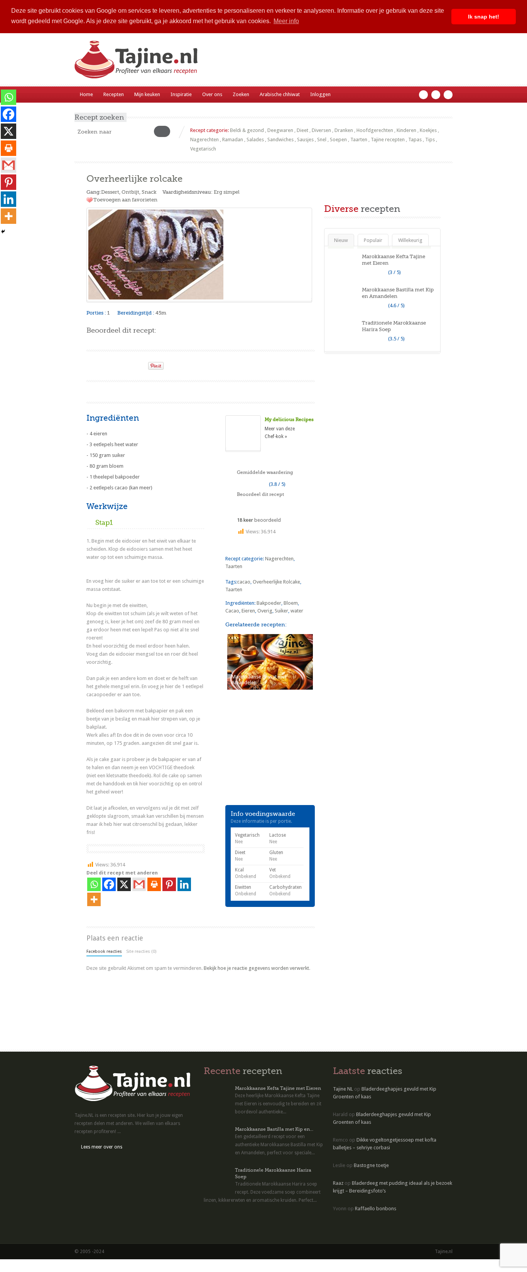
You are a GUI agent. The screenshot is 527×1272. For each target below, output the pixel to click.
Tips (430, 139)
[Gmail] (139, 884)
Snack (149, 192)
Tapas (415, 139)
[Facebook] (109, 884)
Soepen (338, 139)
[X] (124, 884)
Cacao (232, 611)
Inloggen (320, 94)
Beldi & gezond (247, 130)
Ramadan (232, 139)
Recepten (113, 94)
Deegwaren (280, 130)
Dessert (110, 192)
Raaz (338, 1183)
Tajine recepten (388, 139)
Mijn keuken (147, 94)
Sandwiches (280, 139)
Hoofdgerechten (374, 130)
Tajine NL (343, 1089)
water (297, 611)
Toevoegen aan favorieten (125, 200)
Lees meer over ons (101, 1147)
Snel (321, 139)
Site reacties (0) (141, 951)
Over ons (212, 94)
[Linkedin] (184, 884)
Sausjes (305, 139)
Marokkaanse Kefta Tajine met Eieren (278, 1088)
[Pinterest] (169, 884)
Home (86, 94)
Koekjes (428, 130)
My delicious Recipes (289, 419)
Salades (255, 139)
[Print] (139, 363)
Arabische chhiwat (280, 94)
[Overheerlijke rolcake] (199, 254)
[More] (94, 899)
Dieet (302, 130)
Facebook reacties (104, 951)
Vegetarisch (203, 149)
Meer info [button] (286, 21)
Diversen (321, 130)
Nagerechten (204, 139)
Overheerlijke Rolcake (276, 582)
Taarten (358, 139)
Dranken (343, 130)
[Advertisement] (176, 391)
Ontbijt (130, 192)
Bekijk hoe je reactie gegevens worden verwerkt (256, 968)
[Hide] (3, 231)
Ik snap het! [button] (483, 17)
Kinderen (406, 130)
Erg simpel (227, 192)
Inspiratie (181, 94)
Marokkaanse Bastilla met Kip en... (274, 1129)
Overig (264, 611)
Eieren (248, 611)
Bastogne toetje (371, 1165)
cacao (243, 582)
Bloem (291, 603)
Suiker (281, 611)
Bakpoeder (269, 603)
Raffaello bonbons (375, 1208)
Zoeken (241, 94)
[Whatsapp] (94, 884)
